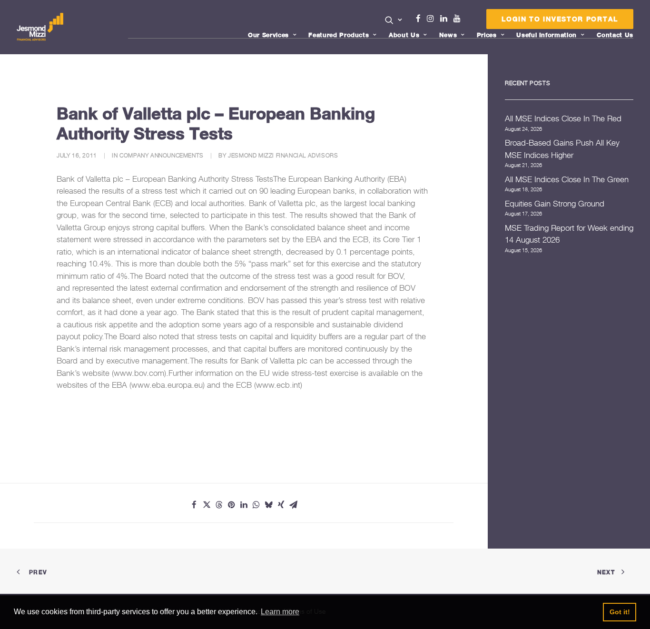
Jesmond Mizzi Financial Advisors (283, 155)
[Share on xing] (280, 505)
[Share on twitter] (206, 505)
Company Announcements (161, 155)
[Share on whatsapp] (256, 505)
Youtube (459, 18)
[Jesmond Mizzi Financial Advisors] (40, 27)
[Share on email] (293, 505)
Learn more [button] (280, 612)
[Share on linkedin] (243, 505)
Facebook (422, 18)
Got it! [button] (620, 612)
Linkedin (446, 18)
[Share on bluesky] (268, 505)
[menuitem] (394, 21)
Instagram (432, 18)
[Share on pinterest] (231, 505)
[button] (394, 20)
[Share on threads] (219, 505)
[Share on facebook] (194, 505)
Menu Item (468, 21)
